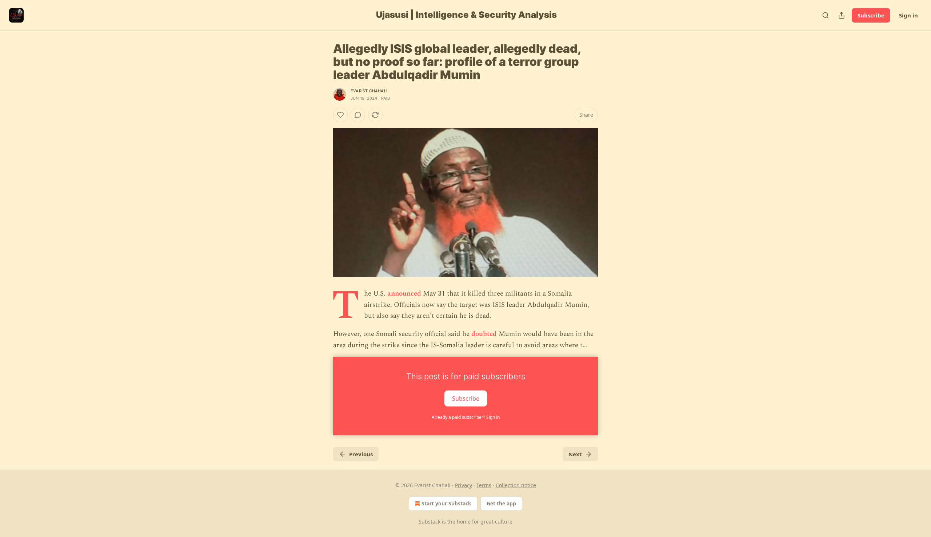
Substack (429, 521)
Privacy (463, 485)
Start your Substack (446, 503)
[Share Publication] (841, 15)
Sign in (908, 15)
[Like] (340, 115)
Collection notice (516, 485)
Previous (361, 454)
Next (575, 454)
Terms (483, 485)
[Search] (825, 15)
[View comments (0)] (358, 115)
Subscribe (871, 15)
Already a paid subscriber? (466, 417)
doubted (484, 334)
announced (404, 293)
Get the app (501, 503)
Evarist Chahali (369, 90)
